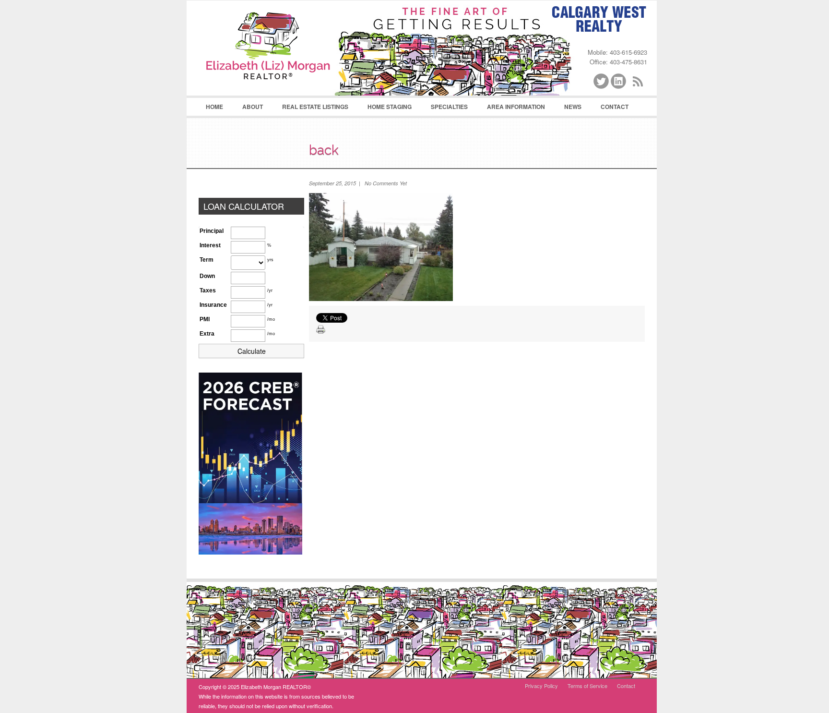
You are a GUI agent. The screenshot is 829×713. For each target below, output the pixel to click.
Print (321, 330)
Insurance (213, 305)
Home (214, 106)
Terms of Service (587, 685)
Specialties (444, 109)
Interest (210, 245)
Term (206, 259)
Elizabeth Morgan (268, 48)
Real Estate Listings (310, 109)
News (572, 106)
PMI (205, 319)
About (248, 109)
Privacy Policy (541, 685)
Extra (207, 333)
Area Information (511, 109)
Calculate (251, 351)
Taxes (208, 290)
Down (207, 276)
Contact (614, 106)
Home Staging (385, 109)
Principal (212, 231)
